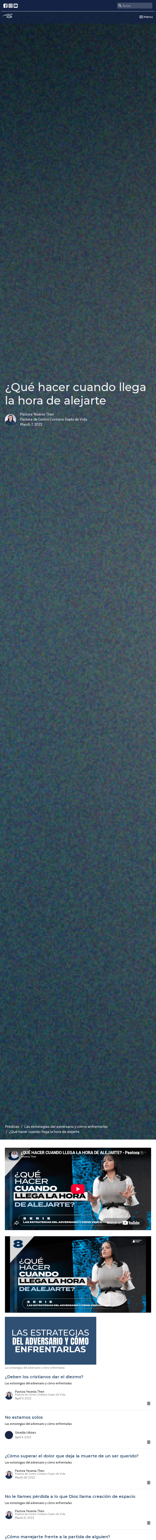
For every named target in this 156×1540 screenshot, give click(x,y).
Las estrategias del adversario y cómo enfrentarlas (66, 1127)
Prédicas (12, 1127)
